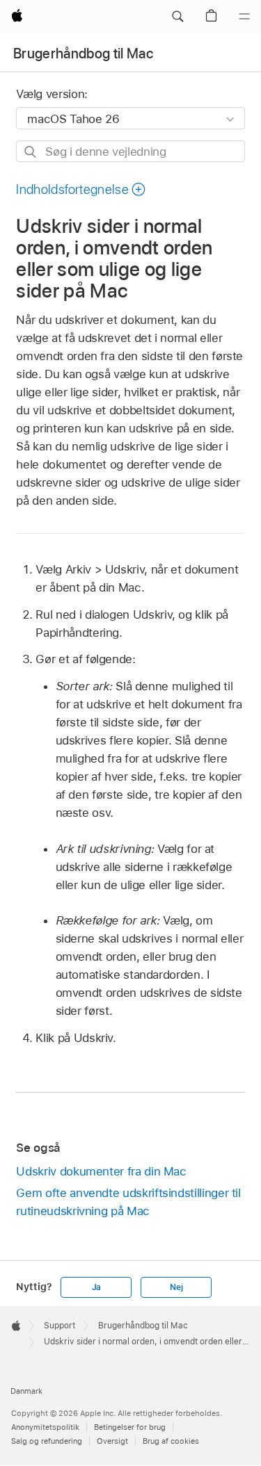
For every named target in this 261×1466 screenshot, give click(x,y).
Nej (176, 1287)
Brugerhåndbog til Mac (83, 53)
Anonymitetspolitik (45, 1427)
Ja (97, 1287)
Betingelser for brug (130, 1427)
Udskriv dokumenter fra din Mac (101, 1171)
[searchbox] (130, 151)
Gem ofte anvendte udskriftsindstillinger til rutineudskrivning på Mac (128, 1202)
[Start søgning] (31, 152)
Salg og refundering (46, 1441)
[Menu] (244, 16)
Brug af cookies (171, 1441)
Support (59, 1325)
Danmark (26, 1391)
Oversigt (112, 1441)
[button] (177, 16)
